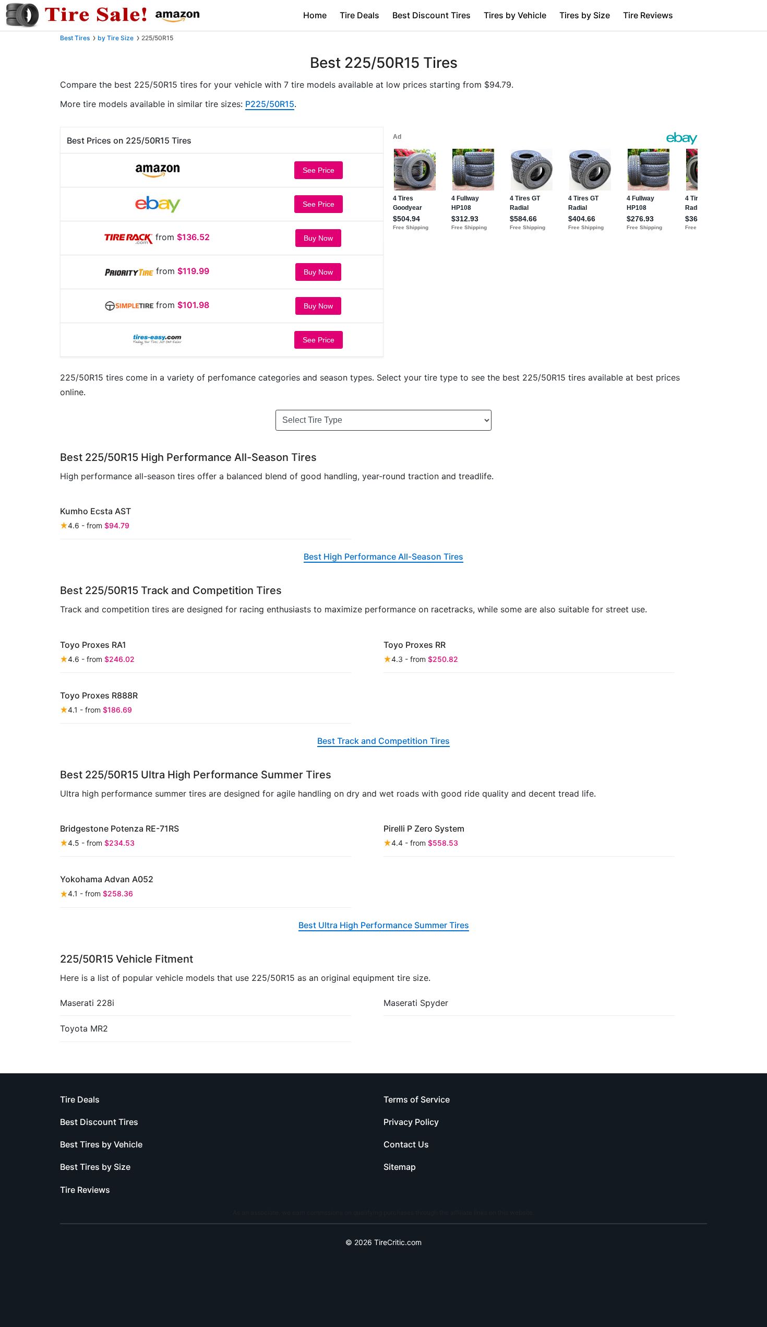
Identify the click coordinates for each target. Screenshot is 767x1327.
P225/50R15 (269, 104)
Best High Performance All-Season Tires (383, 556)
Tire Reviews (648, 15)
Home (315, 15)
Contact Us (406, 1144)
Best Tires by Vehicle (101, 1144)
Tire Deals (359, 15)
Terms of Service (417, 1099)
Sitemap (400, 1167)
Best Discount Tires (431, 15)
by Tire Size (116, 38)
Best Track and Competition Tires (383, 741)
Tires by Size (584, 15)
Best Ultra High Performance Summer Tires (383, 925)
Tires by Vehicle (515, 15)
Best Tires (75, 38)
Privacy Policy (411, 1122)
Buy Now (318, 238)
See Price (318, 170)
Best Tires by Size (95, 1167)
